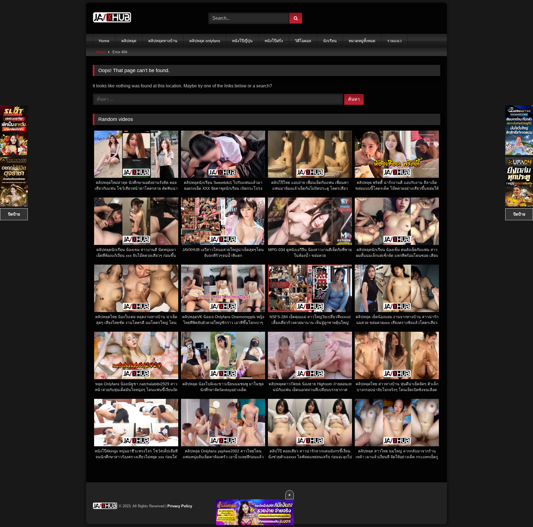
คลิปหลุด (128, 41)
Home (104, 41)
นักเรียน (330, 41)
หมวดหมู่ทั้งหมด (362, 41)
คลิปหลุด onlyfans (204, 41)
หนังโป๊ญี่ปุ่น (242, 41)
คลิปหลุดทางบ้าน (162, 41)
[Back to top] (516, 510)
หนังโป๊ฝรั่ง (274, 41)
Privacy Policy (179, 506)
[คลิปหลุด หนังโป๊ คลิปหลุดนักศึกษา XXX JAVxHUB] (112, 18)
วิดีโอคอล (303, 41)
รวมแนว (394, 41)
